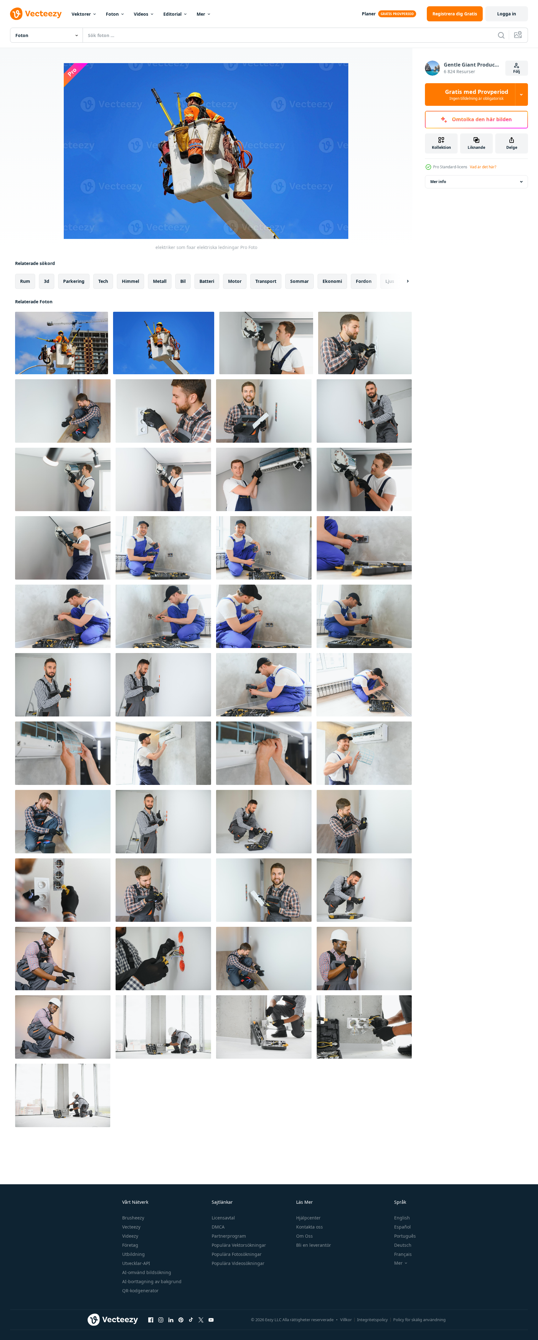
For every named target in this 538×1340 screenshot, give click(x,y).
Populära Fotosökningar (237, 1254)
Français (403, 1254)
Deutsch (402, 1245)
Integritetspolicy (372, 1319)
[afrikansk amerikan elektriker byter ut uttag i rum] (264, 1027)
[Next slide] (402, 281)
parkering (73, 281)
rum (25, 281)
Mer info (438, 181)
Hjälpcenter (308, 1218)
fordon (364, 281)
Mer (201, 14)
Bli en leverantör (313, 1245)
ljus (389, 281)
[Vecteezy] (36, 14)
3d (46, 281)
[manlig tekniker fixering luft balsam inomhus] (266, 343)
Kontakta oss (309, 1227)
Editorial (172, 14)
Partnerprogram (229, 1236)
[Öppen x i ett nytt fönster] (201, 1319)
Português (405, 1236)
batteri (206, 281)
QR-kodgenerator (140, 1291)
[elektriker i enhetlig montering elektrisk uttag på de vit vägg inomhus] (364, 411)
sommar (299, 281)
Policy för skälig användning (419, 1319)
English (402, 1218)
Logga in (506, 14)
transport (265, 281)
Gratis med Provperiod (476, 94)
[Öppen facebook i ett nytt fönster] (150, 1319)
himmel (130, 281)
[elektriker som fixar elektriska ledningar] (61, 343)
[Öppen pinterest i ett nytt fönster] (180, 1319)
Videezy (130, 1236)
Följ (516, 71)
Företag (130, 1245)
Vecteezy (131, 1227)
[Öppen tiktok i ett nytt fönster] (190, 1319)
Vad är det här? (483, 167)
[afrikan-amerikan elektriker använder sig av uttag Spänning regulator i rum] (364, 958)
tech (103, 281)
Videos (141, 14)
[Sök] (501, 35)
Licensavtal (223, 1218)
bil (183, 281)
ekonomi (332, 281)
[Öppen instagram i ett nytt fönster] (160, 1319)
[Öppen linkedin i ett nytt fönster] (170, 1319)
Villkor (346, 1319)
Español (402, 1227)
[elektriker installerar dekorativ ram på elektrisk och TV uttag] (365, 343)
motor (235, 281)
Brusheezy (133, 1218)
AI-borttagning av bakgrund (152, 1281)
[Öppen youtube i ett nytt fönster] (211, 1319)
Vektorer (81, 14)
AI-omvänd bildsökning (146, 1272)
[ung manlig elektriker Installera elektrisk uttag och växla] (63, 958)
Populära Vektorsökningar (239, 1245)
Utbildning (133, 1254)
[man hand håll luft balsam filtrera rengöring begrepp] (63, 753)
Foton (112, 14)
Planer (369, 14)
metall (159, 281)
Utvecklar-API (136, 1263)
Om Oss (304, 1236)
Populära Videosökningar (238, 1263)
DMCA (218, 1227)
